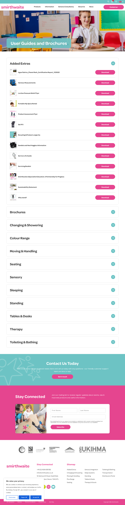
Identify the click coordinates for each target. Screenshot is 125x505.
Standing (88, 476)
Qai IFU (20, 124)
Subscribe (60, 427)
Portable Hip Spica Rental (27, 104)
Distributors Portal (108, 476)
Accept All (36, 497)
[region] (24, 489)
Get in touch (62, 377)
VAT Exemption (10, 502)
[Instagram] (49, 487)
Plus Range (70, 479)
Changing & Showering (74, 473)
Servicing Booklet (24, 166)
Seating (69, 482)
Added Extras (71, 469)
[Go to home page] (12, 7)
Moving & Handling (73, 476)
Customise (12, 497)
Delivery (20, 502)
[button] (62, 63)
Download (105, 72)
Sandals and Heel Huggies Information (32, 145)
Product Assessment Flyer (28, 114)
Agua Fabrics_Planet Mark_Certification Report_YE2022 (39, 72)
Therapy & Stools (90, 482)
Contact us (114, 7)
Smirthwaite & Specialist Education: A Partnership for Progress (41, 177)
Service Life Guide (25, 156)
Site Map (51, 502)
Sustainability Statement (27, 187)
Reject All (24, 497)
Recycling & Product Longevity (29, 135)
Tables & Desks (90, 479)
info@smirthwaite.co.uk (45, 473)
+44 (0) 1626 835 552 (44, 469)
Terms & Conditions (30, 502)
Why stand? (22, 198)
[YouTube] (53, 487)
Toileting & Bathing (108, 469)
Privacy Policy (42, 502)
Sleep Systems (90, 473)
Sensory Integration (91, 469)
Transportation (107, 473)
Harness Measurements (27, 83)
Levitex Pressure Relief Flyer (28, 93)
